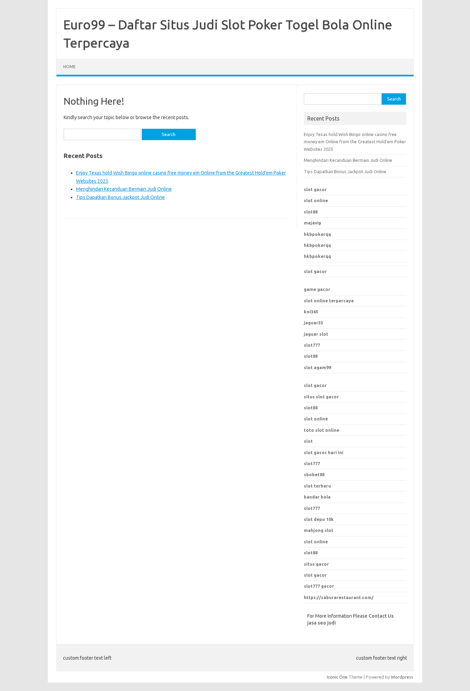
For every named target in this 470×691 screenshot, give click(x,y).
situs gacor (316, 564)
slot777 (312, 345)
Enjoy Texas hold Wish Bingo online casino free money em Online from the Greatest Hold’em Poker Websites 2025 (355, 141)
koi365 (311, 311)
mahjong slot (318, 530)
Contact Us (381, 616)
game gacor (317, 289)
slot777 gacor (319, 586)
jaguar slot (316, 334)
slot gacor (315, 189)
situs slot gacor (321, 396)
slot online (316, 200)
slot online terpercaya (329, 300)
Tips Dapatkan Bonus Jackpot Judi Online (120, 197)
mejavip (312, 222)
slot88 (311, 211)
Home (69, 66)
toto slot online (321, 430)
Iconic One (337, 676)
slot (308, 441)
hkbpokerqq (317, 234)
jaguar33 (313, 322)
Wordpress (402, 676)
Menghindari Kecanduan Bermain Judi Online (124, 189)
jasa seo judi (321, 623)
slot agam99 (317, 367)
